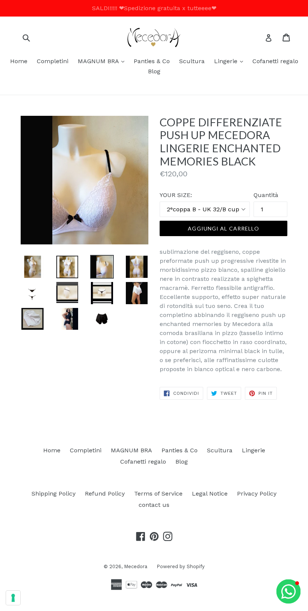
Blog (154, 71)
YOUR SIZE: (176, 195)
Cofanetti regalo (275, 61)
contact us (154, 504)
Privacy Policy (256, 493)
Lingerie (230, 61)
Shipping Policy (53, 493)
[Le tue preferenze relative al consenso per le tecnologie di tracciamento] (13, 598)
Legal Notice (210, 493)
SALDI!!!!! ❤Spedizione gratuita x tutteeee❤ (154, 8)
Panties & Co (152, 61)
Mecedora (135, 566)
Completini (52, 61)
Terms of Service (158, 493)
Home (18, 61)
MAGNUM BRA (103, 61)
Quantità (266, 195)
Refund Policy (105, 493)
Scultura (192, 61)
